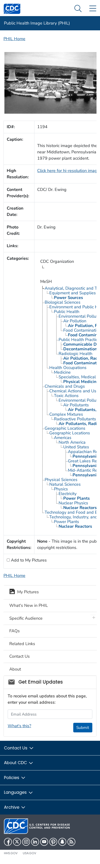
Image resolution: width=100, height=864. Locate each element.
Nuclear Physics (73, 503)
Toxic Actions (66, 395)
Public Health (66, 311)
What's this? (19, 726)
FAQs (14, 631)
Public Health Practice (79, 339)
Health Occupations (68, 367)
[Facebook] (8, 842)
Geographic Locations (65, 428)
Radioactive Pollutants (75, 419)
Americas (62, 437)
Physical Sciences (61, 479)
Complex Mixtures (66, 414)
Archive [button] (12, 807)
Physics (61, 489)
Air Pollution (74, 321)
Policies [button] (12, 777)
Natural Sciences (65, 484)
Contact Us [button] (16, 748)
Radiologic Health (75, 353)
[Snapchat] (62, 842)
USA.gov (29, 853)
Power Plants (66, 521)
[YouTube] (44, 842)
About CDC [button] (16, 763)
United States (76, 447)
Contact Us (19, 656)
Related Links (22, 643)
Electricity (68, 493)
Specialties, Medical (77, 377)
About (15, 669)
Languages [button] (16, 792)
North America (72, 442)
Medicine (62, 372)
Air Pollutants (76, 405)
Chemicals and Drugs (65, 386)
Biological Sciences (62, 302)
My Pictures (27, 592)
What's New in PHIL (28, 605)
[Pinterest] (53, 842)
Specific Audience (26, 618)
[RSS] (71, 842)
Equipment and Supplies (72, 293)
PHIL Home (14, 39)
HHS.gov (11, 853)
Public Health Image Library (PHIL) (37, 23)
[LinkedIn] (35, 842)
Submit (82, 727)
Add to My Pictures (28, 560)
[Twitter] (17, 842)
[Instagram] (26, 842)
